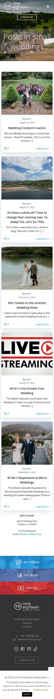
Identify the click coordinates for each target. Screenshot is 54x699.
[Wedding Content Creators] (27, 93)
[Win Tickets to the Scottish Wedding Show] (27, 268)
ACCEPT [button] (27, 694)
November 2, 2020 (27, 472)
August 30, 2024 (27, 122)
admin (28, 118)
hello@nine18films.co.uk (30, 534)
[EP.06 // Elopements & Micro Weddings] (27, 442)
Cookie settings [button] (41, 689)
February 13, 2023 (27, 297)
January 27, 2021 (27, 383)
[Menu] (48, 6)
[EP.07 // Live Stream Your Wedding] (27, 353)
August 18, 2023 (27, 207)
